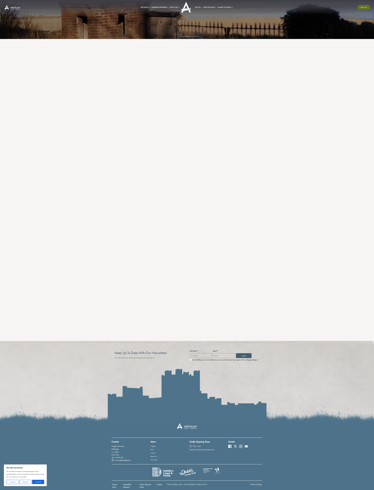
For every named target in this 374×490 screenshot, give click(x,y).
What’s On (174, 7)
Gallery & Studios (224, 7)
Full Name (194, 351)
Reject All (25, 482)
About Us (153, 456)
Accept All (38, 482)
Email (215, 351)
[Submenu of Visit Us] (201, 7)
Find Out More (132, 212)
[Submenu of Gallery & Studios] (232, 7)
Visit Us (197, 7)
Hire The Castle (209, 7)
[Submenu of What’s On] (179, 7)
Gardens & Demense (159, 7)
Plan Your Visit (18, 291)
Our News (153, 460)
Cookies (159, 484)
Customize (12, 482)
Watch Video (280, 282)
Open (260, 484)
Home (186, 7)
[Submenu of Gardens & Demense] (168, 7)
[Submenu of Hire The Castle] (216, 7)
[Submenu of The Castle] (149, 7)
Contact (153, 446)
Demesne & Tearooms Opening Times (201, 449)
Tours (152, 449)
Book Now (364, 7)
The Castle (144, 7)
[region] (25, 475)
